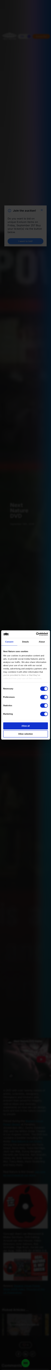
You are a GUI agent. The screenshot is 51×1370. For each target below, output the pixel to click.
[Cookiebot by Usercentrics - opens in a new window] (36, 634)
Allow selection (25, 734)
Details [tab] (25, 642)
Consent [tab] (9, 642)
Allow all (25, 726)
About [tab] (42, 642)
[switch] (44, 697)
